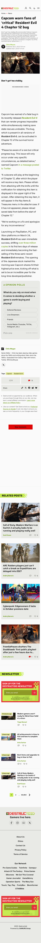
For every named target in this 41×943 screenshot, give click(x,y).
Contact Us (20, 845)
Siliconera (10, 875)
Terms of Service (15, 698)
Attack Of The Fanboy (13, 871)
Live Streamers (13, 315)
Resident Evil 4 (18, 373)
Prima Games (29, 871)
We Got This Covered (24, 875)
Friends (10, 319)
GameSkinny (27, 878)
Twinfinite (23, 868)
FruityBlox (21, 885)
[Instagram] (3, 365)
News (10, 13)
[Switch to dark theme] (34, 8)
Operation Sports (13, 882)
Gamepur (33, 868)
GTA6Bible (19, 889)
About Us (20, 837)
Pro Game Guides (10, 868)
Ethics (20, 841)
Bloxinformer (32, 885)
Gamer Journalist (13, 878)
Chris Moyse (10, 44)
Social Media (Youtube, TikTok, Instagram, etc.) (19, 325)
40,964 (23, 795)
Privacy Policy (26, 698)
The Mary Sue (27, 882)
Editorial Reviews (14, 310)
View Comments (20, 427)
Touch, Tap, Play (8, 885)
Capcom (9, 373)
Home (3, 13)
